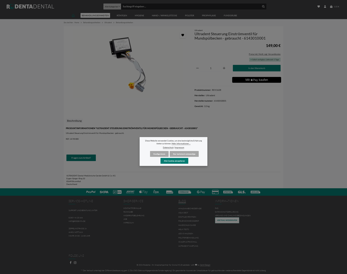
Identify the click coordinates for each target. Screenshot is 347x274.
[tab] (74, 121)
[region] (128, 63)
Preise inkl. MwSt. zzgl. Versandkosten (265, 54)
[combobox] (191, 6)
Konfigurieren (159, 154)
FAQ (216, 208)
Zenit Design (205, 265)
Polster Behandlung (188, 238)
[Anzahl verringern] (197, 68)
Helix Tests (183, 229)
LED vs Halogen (185, 233)
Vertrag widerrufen (227, 220)
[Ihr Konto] (325, 6)
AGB (125, 219)
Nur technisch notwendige (184, 154)
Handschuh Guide (187, 225)
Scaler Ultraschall (187, 242)
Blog (182, 201)
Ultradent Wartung (188, 246)
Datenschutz (168, 147)
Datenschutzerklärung (226, 212)
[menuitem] (146, 208)
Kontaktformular (132, 208)
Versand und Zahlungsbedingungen (233, 215)
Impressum (128, 223)
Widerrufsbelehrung (133, 215)
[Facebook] (71, 263)
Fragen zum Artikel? (81, 157)
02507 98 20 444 (76, 218)
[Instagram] (75, 263)
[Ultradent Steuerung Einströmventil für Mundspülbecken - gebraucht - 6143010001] (127, 63)
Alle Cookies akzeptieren (174, 161)
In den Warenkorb (256, 68)
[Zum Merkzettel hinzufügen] (183, 35)
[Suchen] (263, 6)
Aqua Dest (183, 213)
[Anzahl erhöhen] (224, 68)
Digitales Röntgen (187, 217)
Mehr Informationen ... (181, 143)
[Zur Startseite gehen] (30, 7)
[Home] (73, 15)
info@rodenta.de (77, 221)
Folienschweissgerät (188, 221)
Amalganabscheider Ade (190, 208)
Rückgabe (128, 212)
